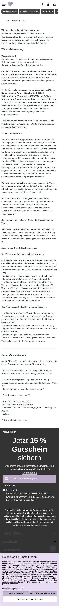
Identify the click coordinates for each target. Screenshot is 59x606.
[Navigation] (4, 4)
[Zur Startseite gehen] (10, 4)
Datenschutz (7, 589)
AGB (38, 497)
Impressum (19, 589)
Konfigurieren (16, 593)
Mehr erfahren (29, 473)
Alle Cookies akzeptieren (30, 599)
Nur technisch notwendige (43, 593)
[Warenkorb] (55, 4)
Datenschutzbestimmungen (26, 493)
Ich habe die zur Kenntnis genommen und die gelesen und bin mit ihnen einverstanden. (30, 495)
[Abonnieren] (52, 478)
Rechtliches (10, 541)
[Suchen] (42, 4)
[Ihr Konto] (48, 4)
